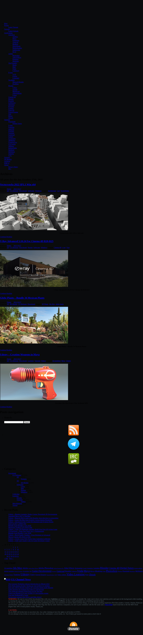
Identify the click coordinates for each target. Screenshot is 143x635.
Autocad (15, 42)
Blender (11, 99)
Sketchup (11, 105)
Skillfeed (11, 150)
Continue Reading (6, 237)
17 (18, 552)
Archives (7, 161)
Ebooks (19, 498)
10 (18, 549)
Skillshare (11, 152)
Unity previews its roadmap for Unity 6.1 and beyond (26, 589)
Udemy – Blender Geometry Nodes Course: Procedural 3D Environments (32, 514)
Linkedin (11, 127)
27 (9, 556)
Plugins (10, 86)
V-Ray (15, 88)
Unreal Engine (13, 112)
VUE (14, 74)
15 (14, 552)
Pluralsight (11, 122)
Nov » (11, 558)
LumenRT (16, 78)
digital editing (138, 568)
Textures (7, 157)
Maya (14, 39)
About (6, 165)
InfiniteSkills (12, 148)
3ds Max (52, 304)
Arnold (15, 89)
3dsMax (15, 37)
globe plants (60, 304)
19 (7, 554)
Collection (16, 494)
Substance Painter (8, 575)
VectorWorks (65, 191)
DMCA (6, 163)
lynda (80, 570)
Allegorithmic (17, 93)
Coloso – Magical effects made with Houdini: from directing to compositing (33, 518)
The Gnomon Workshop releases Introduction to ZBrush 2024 (28, 584)
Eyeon (10, 72)
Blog (5, 23)
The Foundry (12, 63)
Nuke (14, 69)
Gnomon (11, 133)
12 (7, 552)
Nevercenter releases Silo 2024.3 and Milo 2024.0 (24, 597)
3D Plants (45, 304)
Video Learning (76, 574)
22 (14, 554)
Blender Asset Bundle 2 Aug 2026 (19, 526)
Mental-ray (16, 91)
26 (7, 556)
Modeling (98, 571)
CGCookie (12, 144)
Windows (38, 191)
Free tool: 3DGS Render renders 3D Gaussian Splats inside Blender (30, 588)
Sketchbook (16, 46)
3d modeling (56, 361)
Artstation (90, 568)
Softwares (31, 191)
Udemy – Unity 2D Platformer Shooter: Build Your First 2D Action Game (32, 529)
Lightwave (11, 103)
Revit (14, 52)
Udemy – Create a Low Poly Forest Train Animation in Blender (29, 539)
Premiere (15, 59)
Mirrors (92, 571)
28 (11, 556)
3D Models (8, 159)
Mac (22, 488)
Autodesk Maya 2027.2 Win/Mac (19, 516)
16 (16, 552)
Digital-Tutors (17, 123)
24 (18, 554)
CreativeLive (12, 142)
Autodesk (11, 35)
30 (16, 556)
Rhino (10, 116)
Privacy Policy (13, 167)
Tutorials (7, 120)
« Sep (6, 558)
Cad (58, 191)
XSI (9, 114)
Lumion (11, 108)
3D (8, 304)
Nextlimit (11, 80)
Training (16, 574)
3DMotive (11, 140)
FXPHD (11, 131)
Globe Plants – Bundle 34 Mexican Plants (22, 297)
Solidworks (16, 50)
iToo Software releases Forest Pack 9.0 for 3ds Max (25, 591)
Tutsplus (11, 154)
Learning (31, 361)
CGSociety (12, 139)
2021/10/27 (17, 189)
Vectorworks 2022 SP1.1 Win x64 (18, 184)
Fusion (15, 76)
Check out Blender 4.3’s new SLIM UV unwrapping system (28, 593)
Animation (79, 568)
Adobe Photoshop (45, 568)
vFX (56, 574)
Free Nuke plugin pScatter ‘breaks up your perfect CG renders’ (29, 586)
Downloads (23, 191)
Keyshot (11, 106)
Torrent (15, 505)
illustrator (16, 61)
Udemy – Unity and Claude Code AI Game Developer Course (29, 541)
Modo (15, 65)
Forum (6, 25)
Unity (32, 574)
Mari (14, 67)
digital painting (9, 571)
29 (14, 556)
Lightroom (74, 571)
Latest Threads (13, 27)
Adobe (10, 54)
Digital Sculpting (18, 571)
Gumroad (11, 135)
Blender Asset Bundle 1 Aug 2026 (19, 533)
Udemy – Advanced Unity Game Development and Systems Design (30, 522)
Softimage (16, 40)
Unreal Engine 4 (50, 574)
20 (9, 554)
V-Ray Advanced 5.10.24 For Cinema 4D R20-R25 (26, 241)
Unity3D (11, 110)
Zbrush (10, 118)
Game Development (42, 571)
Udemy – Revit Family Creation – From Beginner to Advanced (29, 535)
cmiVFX (11, 129)
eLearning (26, 571)
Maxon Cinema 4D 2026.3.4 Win (19, 537)
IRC (9, 169)
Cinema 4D (57, 247)
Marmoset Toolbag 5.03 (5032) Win (20, 527)
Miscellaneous (17, 503)
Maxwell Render (18, 82)
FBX (30, 571)
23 (16, 554)
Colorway (16, 71)
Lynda (10, 125)
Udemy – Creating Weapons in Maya (20, 354)
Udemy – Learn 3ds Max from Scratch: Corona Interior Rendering (30, 520)
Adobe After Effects (33, 568)
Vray (68, 247)
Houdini (11, 101)
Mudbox (15, 44)
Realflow (16, 84)
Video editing (61, 575)
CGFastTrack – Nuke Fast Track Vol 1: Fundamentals (26, 531)
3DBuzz (11, 146)
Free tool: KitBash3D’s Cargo (18, 595)
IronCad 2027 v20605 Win (17, 524)
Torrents (7, 29)
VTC (10, 155)
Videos (43, 361)
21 (11, 554)
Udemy (10, 137)
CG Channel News (21, 579)
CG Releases (14, 191)
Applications (8, 33)
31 (18, 556)
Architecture (52, 191)
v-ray (64, 247)
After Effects (69, 568)
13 (9, 552)
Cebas (15, 95)
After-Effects (17, 57)
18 (5, 554)
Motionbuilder (17, 48)
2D (8, 191)
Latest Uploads (13, 31)
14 (11, 552)
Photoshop (16, 55)
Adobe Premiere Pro (59, 568)
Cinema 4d (12, 97)
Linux (23, 486)
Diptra (9, 189)
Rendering (132, 571)
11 (5, 552)
